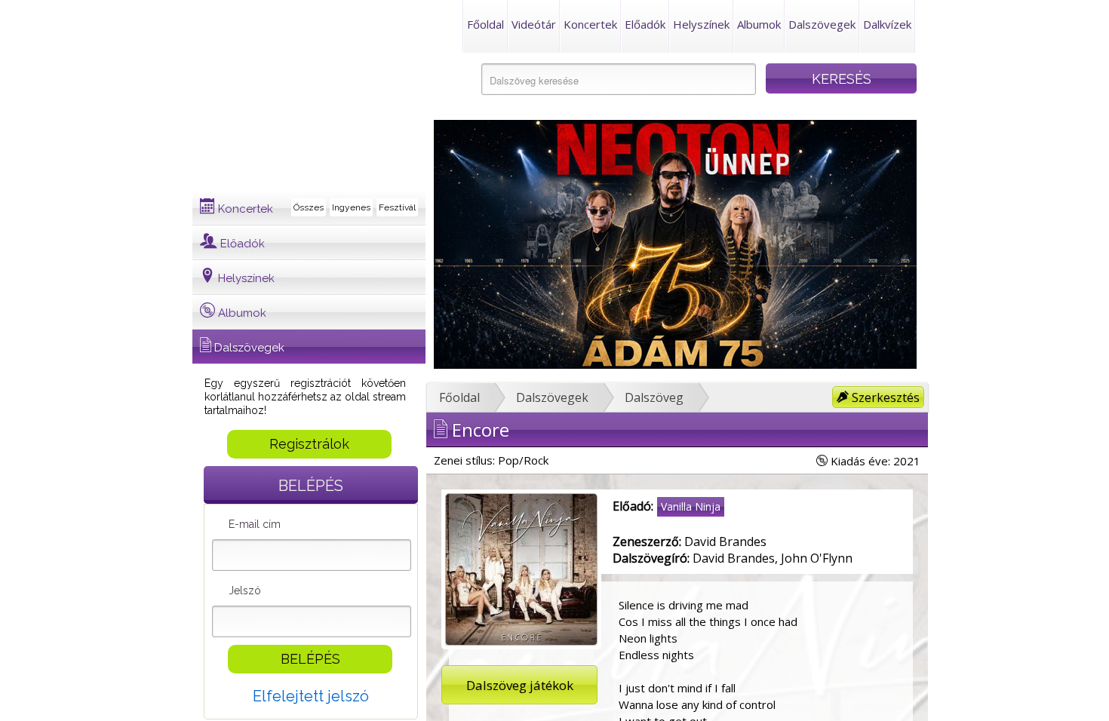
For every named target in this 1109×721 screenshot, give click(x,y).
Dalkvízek (887, 24)
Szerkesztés (884, 397)
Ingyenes (351, 207)
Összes (308, 207)
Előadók (645, 24)
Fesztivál (397, 207)
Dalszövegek (822, 24)
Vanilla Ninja (690, 506)
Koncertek (590, 24)
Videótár (533, 24)
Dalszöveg (654, 397)
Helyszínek (701, 24)
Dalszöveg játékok (519, 685)
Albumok (759, 24)
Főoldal (485, 24)
